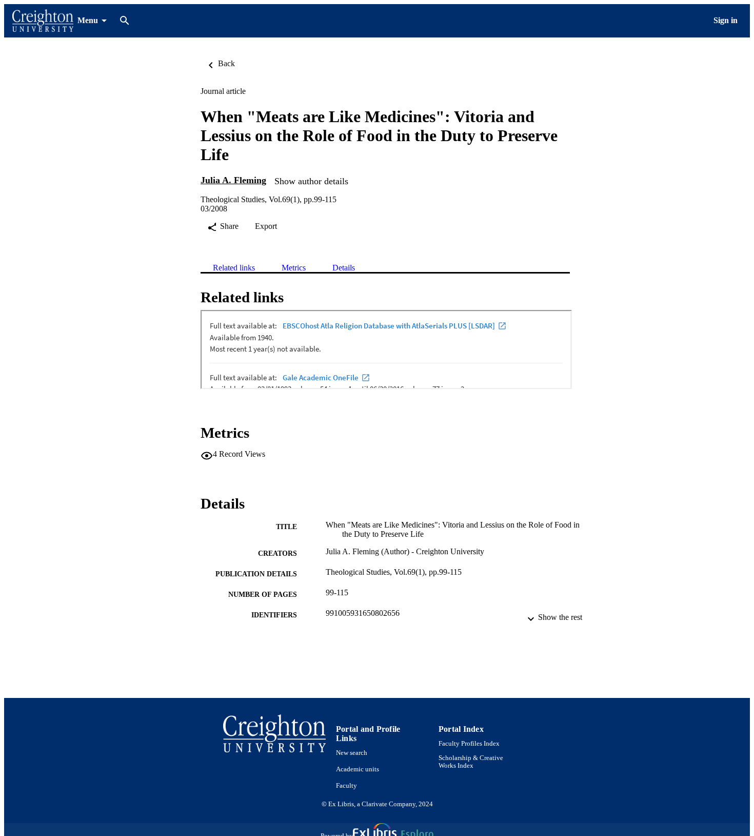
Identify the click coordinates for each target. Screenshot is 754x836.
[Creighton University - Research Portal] (42, 20)
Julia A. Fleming (233, 180)
